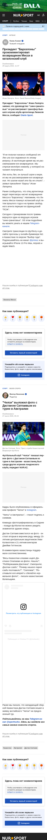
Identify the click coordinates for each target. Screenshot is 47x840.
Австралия (18, 748)
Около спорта (15, 388)
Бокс (31, 21)
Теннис (24, 21)
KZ (38, 15)
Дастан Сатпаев (30, 748)
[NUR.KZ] (23, 15)
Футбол (16, 21)
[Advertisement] (23, 135)
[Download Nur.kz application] (23, 6)
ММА (38, 21)
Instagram (25, 375)
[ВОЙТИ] (43, 15)
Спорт (5, 21)
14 (5, 768)
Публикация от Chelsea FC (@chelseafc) (23, 639)
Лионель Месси (9, 300)
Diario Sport (27, 115)
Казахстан (7, 748)
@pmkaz (34, 240)
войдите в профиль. (15, 344)
